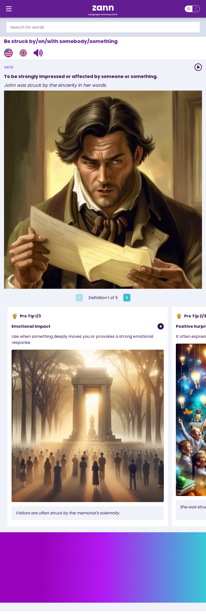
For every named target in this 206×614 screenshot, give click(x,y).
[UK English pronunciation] (23, 53)
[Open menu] (9, 9)
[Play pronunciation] (198, 67)
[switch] (192, 9)
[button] (38, 53)
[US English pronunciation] (8, 53)
